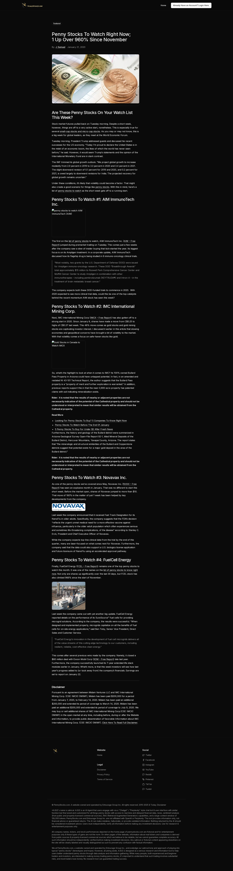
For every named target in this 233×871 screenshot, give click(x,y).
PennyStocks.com (62, 805)
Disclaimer (101, 769)
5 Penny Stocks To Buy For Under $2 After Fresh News (84, 429)
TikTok (149, 784)
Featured (57, 23)
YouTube (150, 769)
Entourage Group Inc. (111, 805)
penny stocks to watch (69, 190)
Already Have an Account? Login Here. (191, 5)
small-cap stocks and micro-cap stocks (80, 131)
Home (163, 5)
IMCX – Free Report (100, 317)
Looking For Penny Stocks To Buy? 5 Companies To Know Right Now (91, 420)
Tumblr (149, 789)
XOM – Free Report (103, 659)
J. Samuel (60, 47)
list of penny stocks (79, 241)
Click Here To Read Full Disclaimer (119, 722)
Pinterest (149, 779)
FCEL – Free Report (87, 566)
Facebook (150, 760)
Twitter (149, 755)
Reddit (148, 774)
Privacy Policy (103, 774)
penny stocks (102, 187)
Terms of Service (104, 779)
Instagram (150, 765)
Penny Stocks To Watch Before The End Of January (82, 425)
